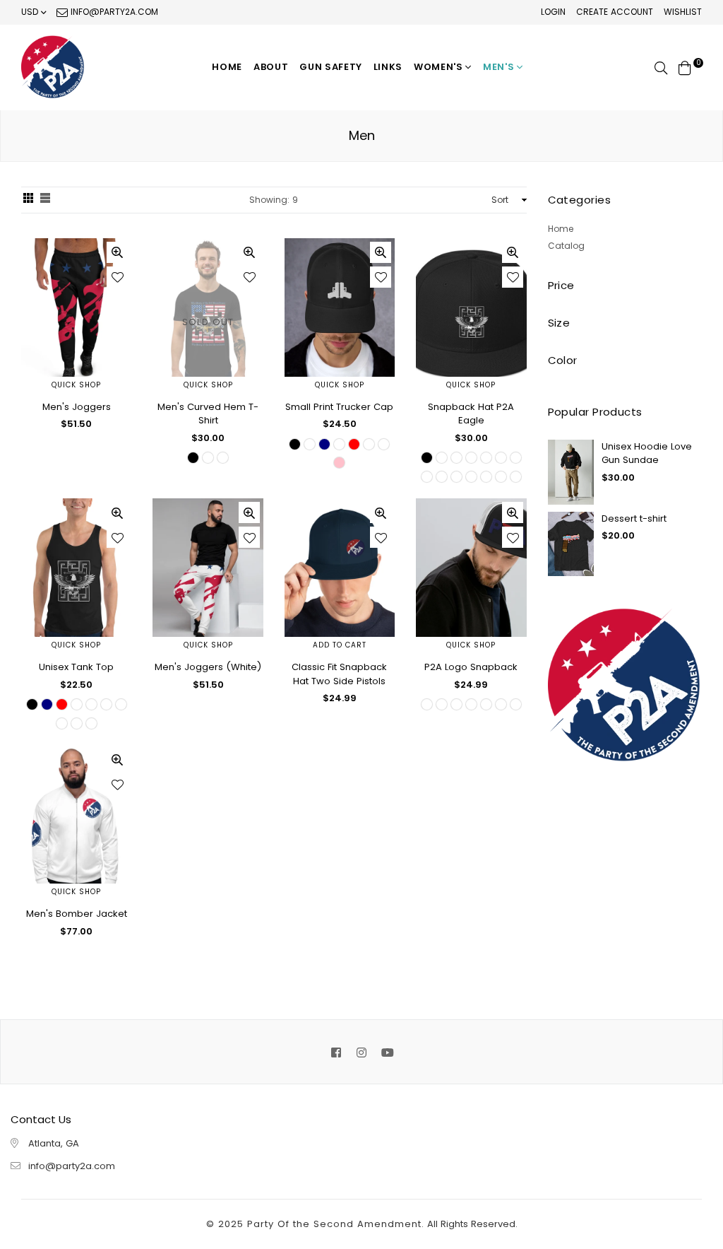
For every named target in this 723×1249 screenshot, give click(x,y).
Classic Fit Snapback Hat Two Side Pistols (339, 674)
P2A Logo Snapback (471, 667)
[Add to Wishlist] (117, 277)
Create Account (614, 12)
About (270, 67)
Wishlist (683, 12)
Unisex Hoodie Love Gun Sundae (647, 453)
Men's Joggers (76, 407)
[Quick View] (117, 252)
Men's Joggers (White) (208, 667)
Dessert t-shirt (634, 518)
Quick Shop (76, 385)
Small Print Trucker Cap (339, 407)
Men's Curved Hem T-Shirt (207, 414)
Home (227, 67)
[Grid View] (28, 200)
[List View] (45, 200)
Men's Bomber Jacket (76, 913)
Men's (500, 67)
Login (553, 12)
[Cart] (685, 67)
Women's (439, 67)
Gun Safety (330, 67)
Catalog (566, 246)
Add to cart (339, 645)
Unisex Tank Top (76, 667)
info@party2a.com (113, 12)
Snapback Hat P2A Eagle (471, 414)
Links (388, 67)
